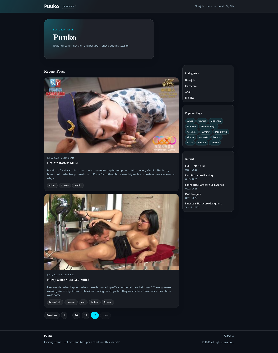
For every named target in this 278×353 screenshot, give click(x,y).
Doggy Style (221, 131)
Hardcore (211, 6)
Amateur (202, 142)
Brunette (191, 126)
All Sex (190, 120)
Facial (190, 142)
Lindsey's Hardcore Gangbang (203, 203)
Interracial (203, 137)
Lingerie (215, 142)
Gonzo (190, 137)
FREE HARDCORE (195, 166)
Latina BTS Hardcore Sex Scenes (204, 185)
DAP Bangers (193, 194)
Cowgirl (202, 120)
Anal (221, 6)
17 (85, 315)
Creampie (191, 131)
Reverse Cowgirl (208, 126)
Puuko (51, 6)
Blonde (216, 137)
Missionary (216, 120)
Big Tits (230, 6)
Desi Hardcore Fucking (199, 175)
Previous (51, 315)
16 (76, 315)
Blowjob (199, 6)
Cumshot (205, 131)
